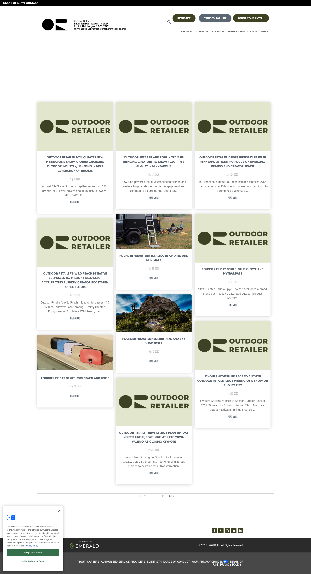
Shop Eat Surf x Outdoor (20, 3)
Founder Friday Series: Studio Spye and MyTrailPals (233, 271)
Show (185, 31)
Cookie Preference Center (33, 561)
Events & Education (241, 31)
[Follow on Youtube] (233, 530)
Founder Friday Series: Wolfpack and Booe (75, 378)
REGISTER (184, 18)
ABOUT (81, 562)
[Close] (59, 510)
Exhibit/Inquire (215, 18)
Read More (75, 202)
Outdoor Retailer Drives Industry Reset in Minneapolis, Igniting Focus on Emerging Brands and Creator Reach (232, 161)
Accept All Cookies (33, 552)
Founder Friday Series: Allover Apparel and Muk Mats (153, 258)
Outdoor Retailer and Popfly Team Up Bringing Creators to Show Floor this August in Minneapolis (153, 161)
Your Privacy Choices (207, 562)
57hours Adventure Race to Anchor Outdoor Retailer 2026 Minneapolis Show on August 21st (232, 380)
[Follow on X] (221, 530)
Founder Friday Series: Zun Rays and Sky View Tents (153, 341)
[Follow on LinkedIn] (240, 530)
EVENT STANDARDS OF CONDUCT (168, 562)
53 (163, 496)
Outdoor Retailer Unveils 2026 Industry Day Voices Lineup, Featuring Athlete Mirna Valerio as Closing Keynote (154, 437)
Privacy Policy (31, 545)
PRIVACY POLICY (230, 565)
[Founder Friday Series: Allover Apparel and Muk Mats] (154, 231)
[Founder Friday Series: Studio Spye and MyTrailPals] (233, 238)
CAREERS (93, 562)
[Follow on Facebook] (214, 530)
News (264, 31)
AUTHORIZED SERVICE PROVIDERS (123, 562)
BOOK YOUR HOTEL (251, 18)
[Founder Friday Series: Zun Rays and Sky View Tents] (154, 313)
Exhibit (216, 31)
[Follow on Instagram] (227, 530)
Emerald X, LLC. (214, 545)
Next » (171, 496)
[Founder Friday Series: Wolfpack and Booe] (75, 352)
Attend (200, 31)
